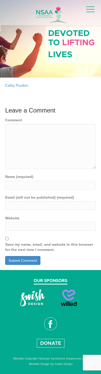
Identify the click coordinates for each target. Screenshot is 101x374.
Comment (13, 120)
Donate (50, 343)
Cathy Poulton (16, 85)
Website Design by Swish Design (50, 364)
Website (12, 218)
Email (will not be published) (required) (39, 197)
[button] (90, 10)
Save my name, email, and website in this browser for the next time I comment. (49, 247)
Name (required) (19, 177)
